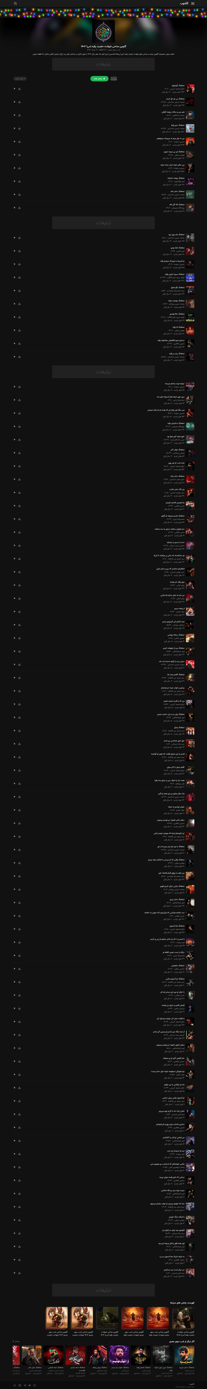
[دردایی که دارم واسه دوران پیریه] (189, 1180)
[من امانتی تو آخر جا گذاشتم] (189, 1140)
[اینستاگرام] (34, 1385)
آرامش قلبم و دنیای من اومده (173, 1005)
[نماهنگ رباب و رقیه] (189, 356)
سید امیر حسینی (178, 1114)
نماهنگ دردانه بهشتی (176, 635)
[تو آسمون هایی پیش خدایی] (189, 1101)
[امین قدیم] (119, 1356)
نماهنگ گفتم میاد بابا (175, 674)
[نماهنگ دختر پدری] (189, 902)
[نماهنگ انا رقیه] (189, 330)
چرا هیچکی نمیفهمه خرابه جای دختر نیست (167, 1071)
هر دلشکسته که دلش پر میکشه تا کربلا (169, 555)
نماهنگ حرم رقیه (177, 125)
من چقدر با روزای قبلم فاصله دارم (171, 873)
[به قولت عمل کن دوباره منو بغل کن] (189, 1021)
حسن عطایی (179, 506)
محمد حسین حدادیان (176, 102)
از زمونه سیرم (179, 608)
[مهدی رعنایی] (141, 1356)
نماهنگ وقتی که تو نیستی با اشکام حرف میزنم (166, 859)
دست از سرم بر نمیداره (175, 542)
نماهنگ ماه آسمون (177, 926)
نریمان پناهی (179, 1008)
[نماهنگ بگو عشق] (189, 290)
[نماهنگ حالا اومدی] (189, 317)
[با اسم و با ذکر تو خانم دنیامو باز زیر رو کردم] (189, 942)
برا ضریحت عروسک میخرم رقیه (172, 261)
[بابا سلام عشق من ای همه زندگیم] (189, 797)
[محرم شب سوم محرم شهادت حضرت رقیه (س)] (158, 1318)
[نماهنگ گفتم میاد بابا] (189, 677)
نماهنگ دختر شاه (177, 191)
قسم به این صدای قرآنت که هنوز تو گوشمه (167, 754)
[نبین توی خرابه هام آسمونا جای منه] (189, 400)
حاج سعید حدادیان (177, 479)
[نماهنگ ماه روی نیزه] (189, 237)
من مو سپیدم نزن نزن (175, 1150)
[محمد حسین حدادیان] (53, 1356)
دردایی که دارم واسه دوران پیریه (171, 1177)
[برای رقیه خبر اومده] (189, 585)
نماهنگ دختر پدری (177, 899)
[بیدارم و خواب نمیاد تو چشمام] (189, 691)
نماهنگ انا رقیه (178, 327)
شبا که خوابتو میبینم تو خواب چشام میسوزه (167, 1203)
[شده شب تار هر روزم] (189, 466)
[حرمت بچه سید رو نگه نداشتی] (189, 1193)
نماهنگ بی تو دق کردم (175, 98)
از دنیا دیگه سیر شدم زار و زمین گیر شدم (168, 1031)
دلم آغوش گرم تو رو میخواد (173, 1058)
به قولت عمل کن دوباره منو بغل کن (170, 1018)
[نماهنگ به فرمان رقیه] (189, 426)
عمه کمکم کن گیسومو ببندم (173, 621)
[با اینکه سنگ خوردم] (189, 1220)
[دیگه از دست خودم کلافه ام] (189, 955)
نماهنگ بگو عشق (177, 287)
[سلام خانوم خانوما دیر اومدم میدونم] (189, 1048)
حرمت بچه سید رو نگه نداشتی (172, 1190)
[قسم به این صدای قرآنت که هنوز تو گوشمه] (189, 757)
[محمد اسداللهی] (97, 1356)
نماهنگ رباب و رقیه (176, 353)
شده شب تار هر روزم (176, 463)
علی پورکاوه (180, 783)
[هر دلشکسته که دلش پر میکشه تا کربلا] (189, 558)
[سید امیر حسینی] (162, 1356)
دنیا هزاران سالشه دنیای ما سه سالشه (169, 529)
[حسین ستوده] (184, 1356)
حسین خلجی (179, 638)
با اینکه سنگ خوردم (176, 1217)
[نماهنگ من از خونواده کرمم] (189, 651)
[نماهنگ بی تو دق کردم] (189, 102)
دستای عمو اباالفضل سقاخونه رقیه (171, 340)
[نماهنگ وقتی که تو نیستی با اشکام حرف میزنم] (189, 863)
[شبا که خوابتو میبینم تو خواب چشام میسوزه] (189, 1207)
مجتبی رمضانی (178, 453)
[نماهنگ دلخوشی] (189, 968)
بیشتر (17, 1341)
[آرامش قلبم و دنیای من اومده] (189, 1008)
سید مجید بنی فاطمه (176, 558)
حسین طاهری (179, 343)
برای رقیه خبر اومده (177, 582)
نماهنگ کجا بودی (177, 247)
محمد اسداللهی (178, 115)
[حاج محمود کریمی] (32, 1356)
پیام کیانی (180, 585)
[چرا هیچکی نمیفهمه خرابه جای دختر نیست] (189, 1074)
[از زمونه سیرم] (189, 611)
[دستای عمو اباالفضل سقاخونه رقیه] (189, 343)
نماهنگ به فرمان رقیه (176, 423)
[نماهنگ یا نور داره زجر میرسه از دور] (189, 849)
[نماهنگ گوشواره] (189, 88)
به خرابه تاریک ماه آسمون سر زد (172, 1256)
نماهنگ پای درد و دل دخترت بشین (170, 714)
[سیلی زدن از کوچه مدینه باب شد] (189, 664)
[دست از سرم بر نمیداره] (189, 545)
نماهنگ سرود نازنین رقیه (174, 274)
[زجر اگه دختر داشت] (189, 492)
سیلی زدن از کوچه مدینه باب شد (171, 661)
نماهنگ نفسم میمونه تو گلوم (172, 516)
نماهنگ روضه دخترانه (176, 178)
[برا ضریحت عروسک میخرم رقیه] (189, 264)
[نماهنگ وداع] (189, 730)
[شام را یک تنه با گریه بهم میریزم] (189, 1114)
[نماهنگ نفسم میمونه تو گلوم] (189, 519)
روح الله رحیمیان (178, 208)
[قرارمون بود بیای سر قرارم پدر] (189, 1233)
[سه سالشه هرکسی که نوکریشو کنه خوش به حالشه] (189, 916)
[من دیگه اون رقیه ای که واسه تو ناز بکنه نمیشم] (189, 413)
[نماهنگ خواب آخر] (189, 453)
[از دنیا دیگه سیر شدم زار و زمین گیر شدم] (189, 1035)
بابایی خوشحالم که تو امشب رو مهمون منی (167, 1164)
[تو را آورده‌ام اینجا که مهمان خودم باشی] (189, 836)
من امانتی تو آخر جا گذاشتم (173, 1137)
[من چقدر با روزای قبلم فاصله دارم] (189, 876)
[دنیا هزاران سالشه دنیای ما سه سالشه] (189, 532)
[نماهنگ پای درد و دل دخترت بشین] (189, 717)
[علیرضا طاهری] (75, 1356)
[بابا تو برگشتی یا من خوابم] (189, 1088)
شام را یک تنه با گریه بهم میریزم (171, 1111)
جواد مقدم (180, 611)
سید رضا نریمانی (178, 744)
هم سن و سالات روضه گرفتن (173, 112)
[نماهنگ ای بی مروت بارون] (189, 155)
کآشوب (184, 3)
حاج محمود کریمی (177, 88)
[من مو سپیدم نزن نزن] (189, 1154)
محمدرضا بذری (178, 400)
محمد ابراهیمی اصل (176, 1167)
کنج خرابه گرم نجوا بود (175, 436)
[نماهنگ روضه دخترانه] (189, 181)
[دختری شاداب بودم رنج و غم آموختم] (189, 1127)
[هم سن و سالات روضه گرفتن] (189, 115)
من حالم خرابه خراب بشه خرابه (172, 165)
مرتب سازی (19, 78)
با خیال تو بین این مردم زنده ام (172, 992)
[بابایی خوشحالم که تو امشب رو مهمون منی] (189, 1167)
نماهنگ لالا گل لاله (176, 204)
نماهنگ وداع (179, 727)
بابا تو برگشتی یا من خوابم (174, 1084)
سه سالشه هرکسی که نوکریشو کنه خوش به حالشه (164, 912)
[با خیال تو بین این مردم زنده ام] (189, 995)
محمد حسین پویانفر (176, 304)
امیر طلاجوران (179, 181)
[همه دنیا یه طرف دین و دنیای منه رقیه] (189, 783)
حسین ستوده (179, 141)
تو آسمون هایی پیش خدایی (173, 1098)
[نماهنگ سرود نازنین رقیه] (189, 277)
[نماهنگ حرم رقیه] (189, 128)
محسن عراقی (179, 969)
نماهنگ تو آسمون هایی (175, 979)
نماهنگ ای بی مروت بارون (174, 151)
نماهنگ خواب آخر (177, 449)
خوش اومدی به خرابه (176, 807)
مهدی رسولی (179, 155)
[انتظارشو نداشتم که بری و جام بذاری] (189, 572)
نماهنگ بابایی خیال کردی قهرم (172, 886)
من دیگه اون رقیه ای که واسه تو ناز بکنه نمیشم (166, 410)
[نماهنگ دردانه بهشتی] (189, 638)
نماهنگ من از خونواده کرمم (173, 648)
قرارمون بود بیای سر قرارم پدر (173, 1230)
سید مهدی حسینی (177, 492)
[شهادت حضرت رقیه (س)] (183, 1318)
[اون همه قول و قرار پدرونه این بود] (189, 1246)
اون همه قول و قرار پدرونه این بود (171, 1243)
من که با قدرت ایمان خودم (174, 701)
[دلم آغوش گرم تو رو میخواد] (189, 1061)
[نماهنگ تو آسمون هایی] (189, 982)
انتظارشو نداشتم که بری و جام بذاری (170, 568)
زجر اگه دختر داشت (176, 489)
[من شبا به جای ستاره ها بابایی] (189, 598)
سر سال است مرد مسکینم (174, 1270)
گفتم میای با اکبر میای (175, 767)
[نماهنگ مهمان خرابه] (189, 304)
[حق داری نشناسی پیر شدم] (189, 744)
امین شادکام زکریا (177, 439)
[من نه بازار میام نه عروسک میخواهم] (189, 141)
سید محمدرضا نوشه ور (175, 290)
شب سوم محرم (114, 50)
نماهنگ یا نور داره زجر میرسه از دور (170, 846)
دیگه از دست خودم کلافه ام (173, 952)
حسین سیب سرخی (176, 545)
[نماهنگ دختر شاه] (189, 194)
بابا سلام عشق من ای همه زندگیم (171, 793)
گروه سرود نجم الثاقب (175, 277)
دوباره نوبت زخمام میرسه (174, 383)
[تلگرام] (24, 1385)
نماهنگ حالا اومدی (177, 314)
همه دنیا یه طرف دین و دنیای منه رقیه (169, 780)
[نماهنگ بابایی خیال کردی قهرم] (189, 889)
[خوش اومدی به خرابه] (189, 810)
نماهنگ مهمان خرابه (176, 300)
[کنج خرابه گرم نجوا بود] (189, 439)
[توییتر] (29, 1385)
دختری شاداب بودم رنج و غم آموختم (170, 1124)
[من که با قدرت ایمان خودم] (189, 704)
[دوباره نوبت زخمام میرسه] (189, 386)
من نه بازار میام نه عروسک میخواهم (170, 138)
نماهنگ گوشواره (178, 85)
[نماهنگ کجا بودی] (189, 251)
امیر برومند (180, 942)
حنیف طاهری (179, 1260)
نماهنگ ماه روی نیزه (176, 234)
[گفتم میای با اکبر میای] (189, 770)
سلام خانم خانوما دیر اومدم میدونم (170, 820)
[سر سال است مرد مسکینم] (189, 1273)
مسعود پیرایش (178, 625)
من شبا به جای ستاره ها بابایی (172, 595)
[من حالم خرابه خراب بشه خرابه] (189, 168)
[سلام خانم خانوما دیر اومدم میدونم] (189, 823)
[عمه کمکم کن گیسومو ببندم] (189, 625)
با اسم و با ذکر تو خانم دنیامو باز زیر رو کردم (167, 939)
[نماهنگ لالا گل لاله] (189, 207)
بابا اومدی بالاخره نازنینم (175, 502)
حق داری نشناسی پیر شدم (174, 740)
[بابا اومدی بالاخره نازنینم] (189, 506)
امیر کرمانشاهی (178, 651)
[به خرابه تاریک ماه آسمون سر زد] (189, 1259)
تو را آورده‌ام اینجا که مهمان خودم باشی (169, 833)
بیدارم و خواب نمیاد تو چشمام (172, 688)
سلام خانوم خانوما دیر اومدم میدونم (170, 1045)
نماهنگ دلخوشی (177, 965)
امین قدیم (180, 251)
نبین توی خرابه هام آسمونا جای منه (170, 397)
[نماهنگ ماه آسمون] (189, 929)
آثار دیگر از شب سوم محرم (181, 1341)
